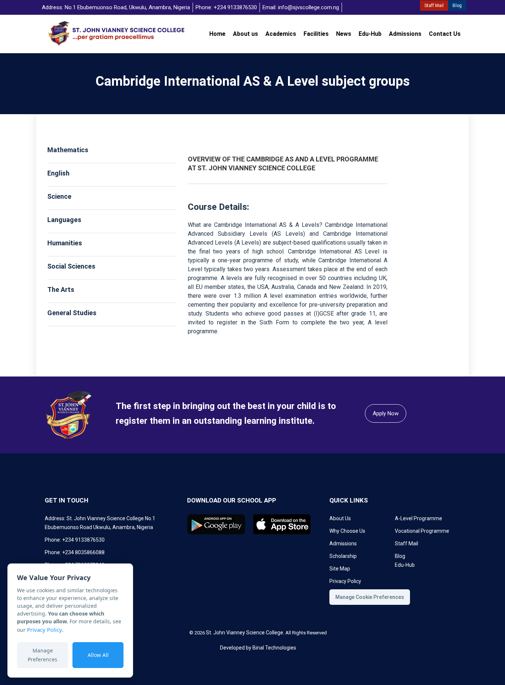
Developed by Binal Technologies (258, 648)
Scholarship (343, 556)
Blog (457, 5)
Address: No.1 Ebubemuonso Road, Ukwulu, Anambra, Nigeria (116, 7)
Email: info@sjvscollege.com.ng (300, 7)
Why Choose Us (347, 531)
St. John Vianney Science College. (245, 632)
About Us (340, 518)
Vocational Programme (422, 531)
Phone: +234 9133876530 (226, 7)
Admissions (405, 33)
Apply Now (386, 413)
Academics (280, 33)
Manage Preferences (42, 655)
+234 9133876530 (83, 540)
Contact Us (445, 33)
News (343, 33)
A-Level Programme (418, 518)
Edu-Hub (370, 33)
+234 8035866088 (83, 552)
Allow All (98, 654)
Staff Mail (434, 5)
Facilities (316, 33)
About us (245, 33)
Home (217, 33)
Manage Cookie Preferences (369, 597)
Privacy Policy (44, 629)
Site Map (339, 569)
